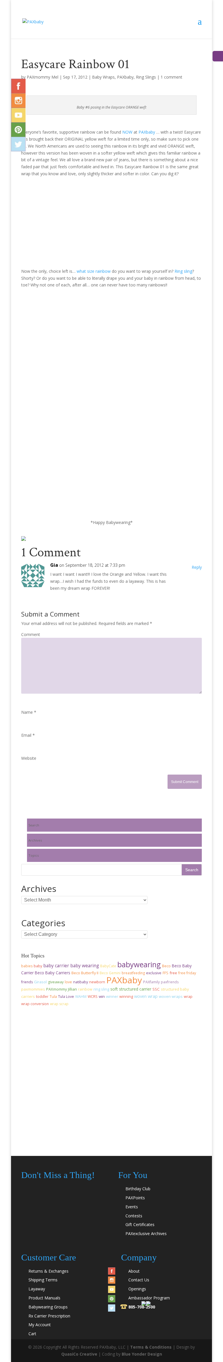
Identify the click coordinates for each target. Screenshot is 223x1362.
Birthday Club (137, 1188)
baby (38, 966)
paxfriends (170, 982)
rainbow (85, 989)
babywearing (139, 964)
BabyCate (108, 966)
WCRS (93, 996)
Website (28, 758)
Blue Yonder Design (142, 1354)
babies (27, 966)
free (173, 972)
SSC (156, 989)
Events (131, 1206)
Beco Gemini (110, 972)
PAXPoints (135, 1197)
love (68, 982)
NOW (127, 132)
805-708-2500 (141, 1307)
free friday (187, 972)
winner (112, 996)
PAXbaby (125, 77)
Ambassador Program (149, 1298)
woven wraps (171, 996)
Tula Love (66, 996)
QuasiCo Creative (79, 1354)
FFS (165, 972)
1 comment (171, 77)
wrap (188, 996)
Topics (33, 855)
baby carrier (56, 965)
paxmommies (33, 989)
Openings (137, 1289)
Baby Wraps (103, 77)
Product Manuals (44, 1298)
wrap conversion (35, 1003)
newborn (97, 981)
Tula (53, 996)
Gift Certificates (139, 1224)
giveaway (56, 982)
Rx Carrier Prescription (49, 1316)
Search (33, 825)
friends (27, 982)
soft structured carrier (130, 989)
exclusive (153, 972)
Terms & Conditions (151, 1347)
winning (126, 996)
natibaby (80, 982)
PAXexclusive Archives (146, 1233)
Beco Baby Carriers (52, 972)
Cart (32, 1333)
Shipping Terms (42, 1280)
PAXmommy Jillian (61, 989)
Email (28, 735)
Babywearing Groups (48, 1307)
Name (28, 712)
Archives (35, 840)
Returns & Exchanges (48, 1271)
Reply (197, 567)
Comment (30, 634)
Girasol (40, 981)
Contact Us (138, 1280)
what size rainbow (94, 271)
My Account (39, 1324)
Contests (133, 1215)
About (134, 1271)
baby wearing (84, 966)
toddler (42, 996)
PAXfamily (151, 982)
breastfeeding (133, 972)
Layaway (36, 1289)
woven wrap (146, 996)
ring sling (101, 989)
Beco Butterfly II (84, 972)
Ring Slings (146, 77)
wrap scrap (59, 1003)
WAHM (81, 996)
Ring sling (183, 271)
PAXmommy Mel (42, 77)
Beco (166, 966)
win (102, 996)
